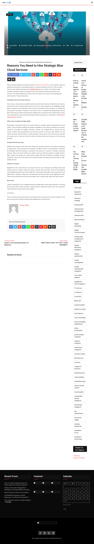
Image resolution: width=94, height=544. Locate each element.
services (77, 362)
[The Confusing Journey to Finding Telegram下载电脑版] (76, 147)
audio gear (78, 188)
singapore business (77, 368)
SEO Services (78, 358)
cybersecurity (79, 215)
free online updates (78, 276)
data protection (79, 219)
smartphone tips (79, 381)
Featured (15, 62)
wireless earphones (78, 425)
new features (78, 313)
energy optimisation (78, 255)
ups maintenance (78, 412)
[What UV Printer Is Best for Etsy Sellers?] (76, 115)
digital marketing (77, 225)
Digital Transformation (79, 231)
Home (10, 62)
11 (68, 492)
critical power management (79, 210)
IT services (78, 288)
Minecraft (77, 301)
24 (65, 498)
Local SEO (77, 296)
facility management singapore (78, 269)
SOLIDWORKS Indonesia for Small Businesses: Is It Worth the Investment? (84, 130)
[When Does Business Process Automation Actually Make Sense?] (84, 147)
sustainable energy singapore (78, 398)
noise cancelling (79, 317)
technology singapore (78, 406)
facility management (78, 261)
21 (80, 495)
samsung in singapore (78, 349)
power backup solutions (79, 336)
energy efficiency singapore (77, 247)
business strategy (77, 199)
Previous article (9, 241)
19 (72, 495)
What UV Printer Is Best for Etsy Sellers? (16, 492)
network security (80, 309)
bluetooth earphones (78, 193)
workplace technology (78, 438)
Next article (63, 241)
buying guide (78, 205)
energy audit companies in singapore (78, 239)
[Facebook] (11, 227)
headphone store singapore (79, 283)
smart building (79, 377)
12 (72, 492)
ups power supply (77, 419)
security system (79, 354)
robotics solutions (77, 342)
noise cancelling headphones (79, 323)
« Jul (64, 509)
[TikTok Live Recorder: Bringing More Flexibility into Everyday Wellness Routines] (84, 76)
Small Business (79, 373)
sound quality (78, 392)
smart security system (79, 387)
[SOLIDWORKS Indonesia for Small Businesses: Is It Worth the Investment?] (84, 115)
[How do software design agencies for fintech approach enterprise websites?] (76, 76)
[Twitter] (15, 227)
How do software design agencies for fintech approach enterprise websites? (76, 94)
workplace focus (77, 432)
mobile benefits (79, 305)
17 (65, 495)
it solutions (78, 292)
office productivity (78, 329)
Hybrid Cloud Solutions (43, 85)
